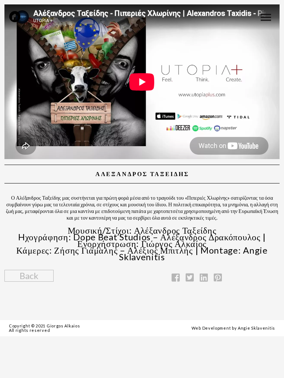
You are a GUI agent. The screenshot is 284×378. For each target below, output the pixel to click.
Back (29, 275)
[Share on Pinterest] (218, 277)
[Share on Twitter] (190, 277)
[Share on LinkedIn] (204, 277)
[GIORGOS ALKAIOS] (14, 16)
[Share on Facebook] (176, 277)
